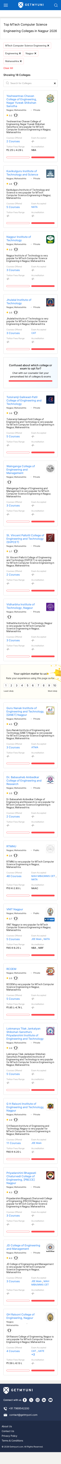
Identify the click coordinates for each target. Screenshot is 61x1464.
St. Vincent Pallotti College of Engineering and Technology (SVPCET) (25, 539)
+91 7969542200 (19, 1408)
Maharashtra (12, 61)
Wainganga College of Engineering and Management (20, 469)
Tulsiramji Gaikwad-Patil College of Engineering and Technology (24, 400)
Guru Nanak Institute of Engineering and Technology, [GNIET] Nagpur (25, 711)
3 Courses (13, 270)
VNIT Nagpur (14, 909)
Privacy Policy (9, 1435)
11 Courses (13, 1143)
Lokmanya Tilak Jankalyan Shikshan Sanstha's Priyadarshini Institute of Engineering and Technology (25, 1033)
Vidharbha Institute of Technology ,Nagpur (20, 606)
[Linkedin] (44, 1400)
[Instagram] (37, 1400)
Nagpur (30, 53)
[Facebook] (24, 1400)
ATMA (34, 747)
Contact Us (8, 1431)
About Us (7, 1426)
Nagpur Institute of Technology (18, 238)
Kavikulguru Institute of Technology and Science (22, 172)
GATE (41, 1350)
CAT (33, 332)
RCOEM (11, 969)
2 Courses (13, 141)
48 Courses (14, 876)
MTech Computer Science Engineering (25, 45)
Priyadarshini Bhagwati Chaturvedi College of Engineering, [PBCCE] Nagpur (21, 1178)
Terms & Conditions (12, 1440)
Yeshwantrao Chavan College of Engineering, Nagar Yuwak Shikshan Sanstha (21, 101)
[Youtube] (50, 1400)
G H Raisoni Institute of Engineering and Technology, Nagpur (25, 1107)
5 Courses (13, 207)
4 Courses (13, 1351)
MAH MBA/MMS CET (43, 876)
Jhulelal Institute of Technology (18, 301)
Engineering (11, 53)
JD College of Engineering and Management (23, 1247)
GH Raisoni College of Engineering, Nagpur (20, 1316)
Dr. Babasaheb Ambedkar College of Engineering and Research (24, 780)
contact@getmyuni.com (23, 1414)
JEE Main (36, 939)
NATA (34, 206)
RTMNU (11, 846)
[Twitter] (31, 1400)
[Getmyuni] (31, 5)
